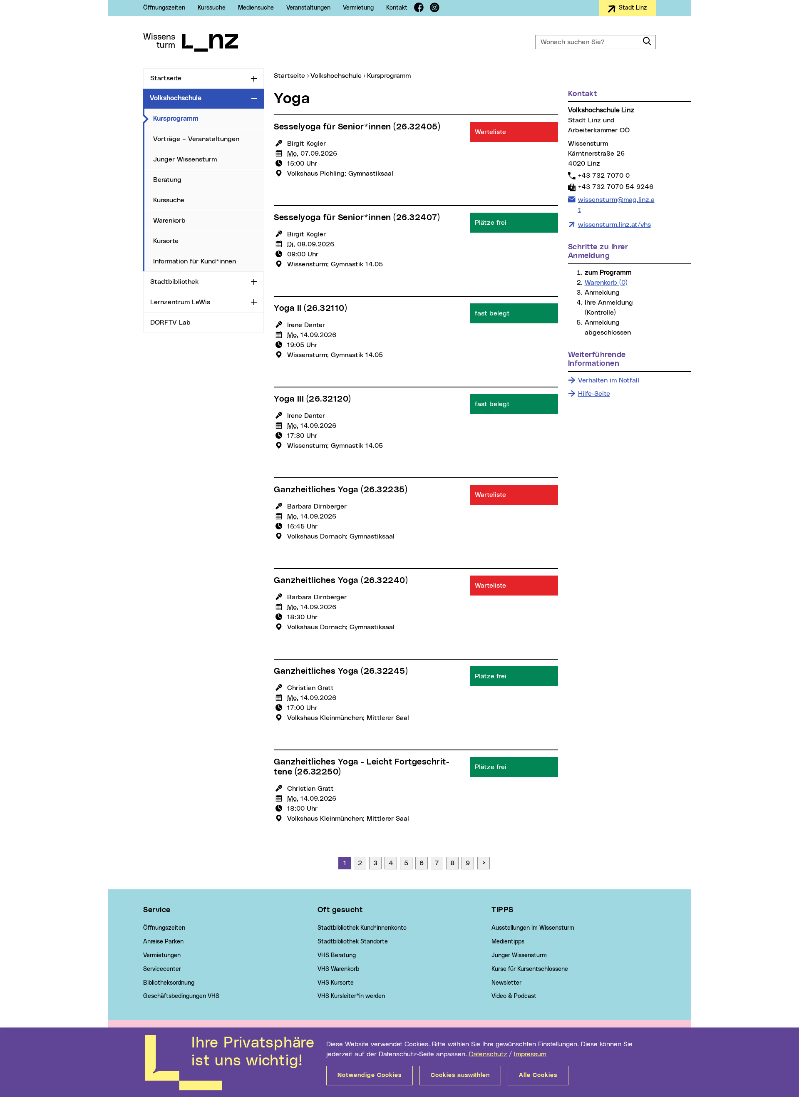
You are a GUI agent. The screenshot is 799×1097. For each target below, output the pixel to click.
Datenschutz (488, 1054)
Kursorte (166, 241)
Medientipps (507, 942)
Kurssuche (212, 8)
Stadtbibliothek (174, 281)
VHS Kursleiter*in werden (351, 996)
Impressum (530, 1054)
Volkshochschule (175, 98)
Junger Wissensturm (185, 159)
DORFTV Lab (170, 322)
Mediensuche (256, 8)
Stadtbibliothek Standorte (353, 942)
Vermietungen (162, 955)
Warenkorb (169, 220)
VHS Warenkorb (338, 969)
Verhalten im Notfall (608, 380)
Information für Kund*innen (194, 261)
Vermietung (358, 8)
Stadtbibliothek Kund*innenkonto (362, 928)
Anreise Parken (163, 942)
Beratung (167, 179)
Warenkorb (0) (606, 282)
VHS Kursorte (336, 983)
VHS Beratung (337, 955)
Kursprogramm (208, 118)
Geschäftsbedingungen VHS (181, 996)
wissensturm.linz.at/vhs (614, 224)
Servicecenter (162, 969)
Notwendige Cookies (369, 1075)
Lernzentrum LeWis (180, 302)
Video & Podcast (513, 996)
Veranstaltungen (308, 8)
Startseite (165, 78)
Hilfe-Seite (594, 393)
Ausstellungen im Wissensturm (532, 928)
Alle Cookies (538, 1075)
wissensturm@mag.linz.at (616, 204)
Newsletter (506, 983)
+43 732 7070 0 (604, 175)
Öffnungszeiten (164, 8)
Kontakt (396, 8)
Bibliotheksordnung (168, 983)
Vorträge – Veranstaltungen (196, 139)
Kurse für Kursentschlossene (529, 969)
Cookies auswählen (460, 1075)
